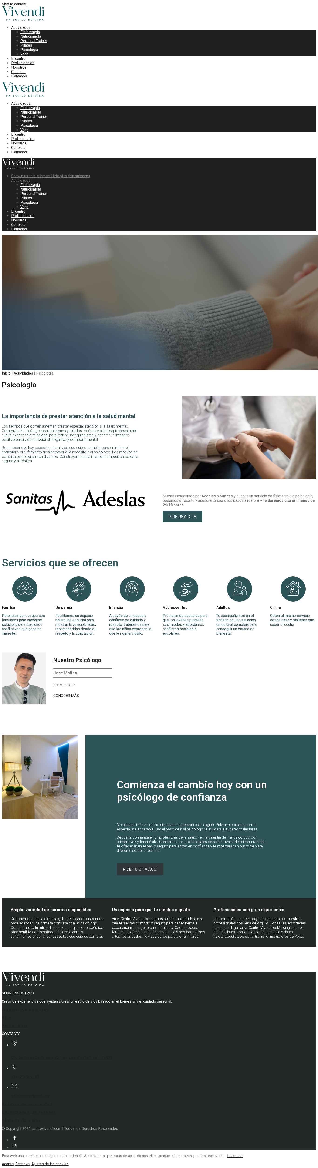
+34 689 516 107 (25, 1076)
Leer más (235, 1156)
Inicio (6, 373)
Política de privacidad (27, 1104)
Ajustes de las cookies (50, 1164)
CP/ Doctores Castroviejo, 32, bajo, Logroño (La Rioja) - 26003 (61, 1057)
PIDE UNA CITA (182, 516)
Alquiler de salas (21, 1120)
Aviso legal (15, 1026)
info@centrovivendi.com (30, 1096)
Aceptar (8, 1164)
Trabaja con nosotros (26, 1009)
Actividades (23, 373)
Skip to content (14, 4)
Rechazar (22, 1164)
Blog (7, 1017)
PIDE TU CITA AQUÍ (140, 869)
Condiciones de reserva (29, 1112)
